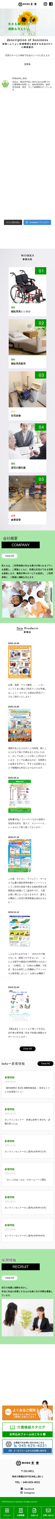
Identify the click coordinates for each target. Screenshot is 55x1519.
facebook (29, 1489)
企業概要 (20, 1515)
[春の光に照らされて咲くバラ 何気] (27, 140)
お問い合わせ (48, 1515)
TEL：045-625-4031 (27, 1482)
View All (9, 556)
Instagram (29, 1492)
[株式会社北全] (27, 4)
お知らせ (34, 1515)
